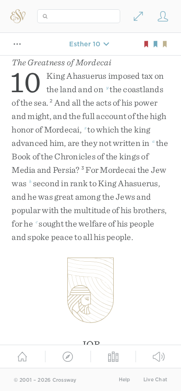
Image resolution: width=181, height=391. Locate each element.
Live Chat (155, 380)
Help (124, 380)
